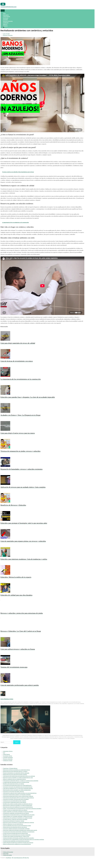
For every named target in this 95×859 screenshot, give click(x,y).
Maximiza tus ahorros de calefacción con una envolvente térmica (18, 807)
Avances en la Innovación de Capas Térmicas (13, 791)
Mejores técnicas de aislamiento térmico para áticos (15, 827)
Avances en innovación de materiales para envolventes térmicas (17, 787)
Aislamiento (6, 15)
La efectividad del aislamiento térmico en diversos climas (16, 782)
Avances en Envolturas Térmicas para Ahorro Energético (16, 799)
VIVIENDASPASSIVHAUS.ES (8, 6)
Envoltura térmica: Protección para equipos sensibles (15, 819)
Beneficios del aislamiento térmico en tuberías (13, 784)
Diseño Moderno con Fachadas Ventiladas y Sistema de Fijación (17, 816)
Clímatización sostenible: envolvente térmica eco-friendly (16, 813)
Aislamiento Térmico (8, 751)
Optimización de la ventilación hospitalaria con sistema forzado (17, 818)
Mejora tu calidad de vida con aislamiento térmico (14, 779)
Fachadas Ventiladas (8, 757)
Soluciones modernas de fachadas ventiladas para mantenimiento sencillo (20, 830)
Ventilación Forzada (7, 760)
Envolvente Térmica (7, 756)
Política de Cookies (7, 855)
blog (4, 753)
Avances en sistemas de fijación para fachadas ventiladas (16, 828)
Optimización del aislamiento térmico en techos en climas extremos (18, 798)
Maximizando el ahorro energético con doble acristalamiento (17, 790)
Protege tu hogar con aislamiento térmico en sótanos (15, 810)
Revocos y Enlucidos (8, 21)
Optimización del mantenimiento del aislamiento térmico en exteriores (19, 776)
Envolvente (5, 18)
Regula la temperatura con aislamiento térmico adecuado (16, 773)
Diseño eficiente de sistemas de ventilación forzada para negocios (18, 842)
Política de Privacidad (8, 852)
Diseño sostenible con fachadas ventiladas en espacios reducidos (18, 811)
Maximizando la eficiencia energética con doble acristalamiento (17, 805)
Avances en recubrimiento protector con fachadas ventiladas (17, 794)
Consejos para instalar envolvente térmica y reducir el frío (16, 836)
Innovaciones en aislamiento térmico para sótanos (14, 802)
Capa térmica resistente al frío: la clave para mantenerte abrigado (18, 788)
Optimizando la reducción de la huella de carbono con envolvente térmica (19, 793)
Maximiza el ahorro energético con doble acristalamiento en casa (18, 777)
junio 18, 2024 (6, 34)
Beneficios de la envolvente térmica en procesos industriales (16, 835)
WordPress (8, 857)
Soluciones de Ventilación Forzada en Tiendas (13, 821)
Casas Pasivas (6, 16)
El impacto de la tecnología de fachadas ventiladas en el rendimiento (18, 832)
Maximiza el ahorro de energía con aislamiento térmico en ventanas (18, 822)
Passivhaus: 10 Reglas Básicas (10, 768)
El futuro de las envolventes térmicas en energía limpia (15, 833)
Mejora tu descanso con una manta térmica (13, 824)
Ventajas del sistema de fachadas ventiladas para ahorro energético (18, 838)
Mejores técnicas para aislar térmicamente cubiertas (15, 774)
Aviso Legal (5, 853)
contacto (5, 25)
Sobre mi (5, 24)
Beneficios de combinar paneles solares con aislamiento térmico (17, 804)
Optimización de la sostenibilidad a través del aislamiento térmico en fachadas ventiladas (23, 839)
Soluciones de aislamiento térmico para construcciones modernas (18, 796)
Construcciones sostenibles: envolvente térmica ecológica (16, 841)
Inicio (4, 13)
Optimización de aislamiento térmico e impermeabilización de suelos (18, 815)
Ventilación (5, 22)
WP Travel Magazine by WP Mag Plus (20, 857)
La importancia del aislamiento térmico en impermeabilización (17, 785)
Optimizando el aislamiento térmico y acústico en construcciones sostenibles (20, 781)
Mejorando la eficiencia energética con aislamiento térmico (16, 770)
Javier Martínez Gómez (7, 699)
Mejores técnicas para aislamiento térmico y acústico (15, 771)
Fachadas (5, 19)
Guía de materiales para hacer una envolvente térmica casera (17, 825)
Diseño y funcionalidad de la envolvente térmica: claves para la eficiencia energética (22, 808)
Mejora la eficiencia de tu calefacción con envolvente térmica (17, 844)
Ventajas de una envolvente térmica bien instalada (14, 801)
